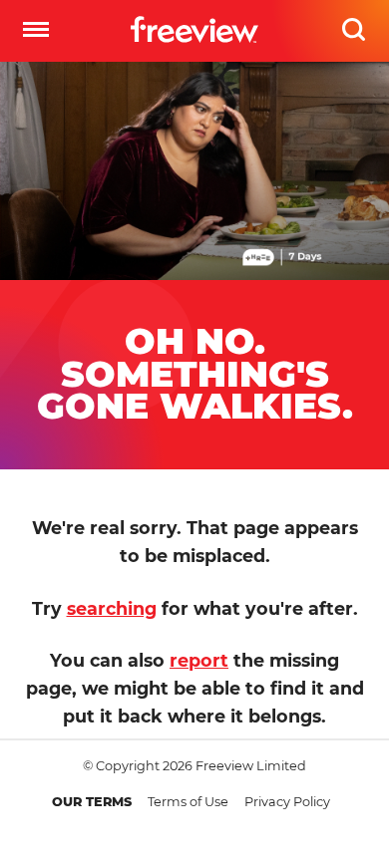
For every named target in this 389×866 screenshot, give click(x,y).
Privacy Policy (287, 801)
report (199, 660)
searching (112, 608)
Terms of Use (188, 801)
